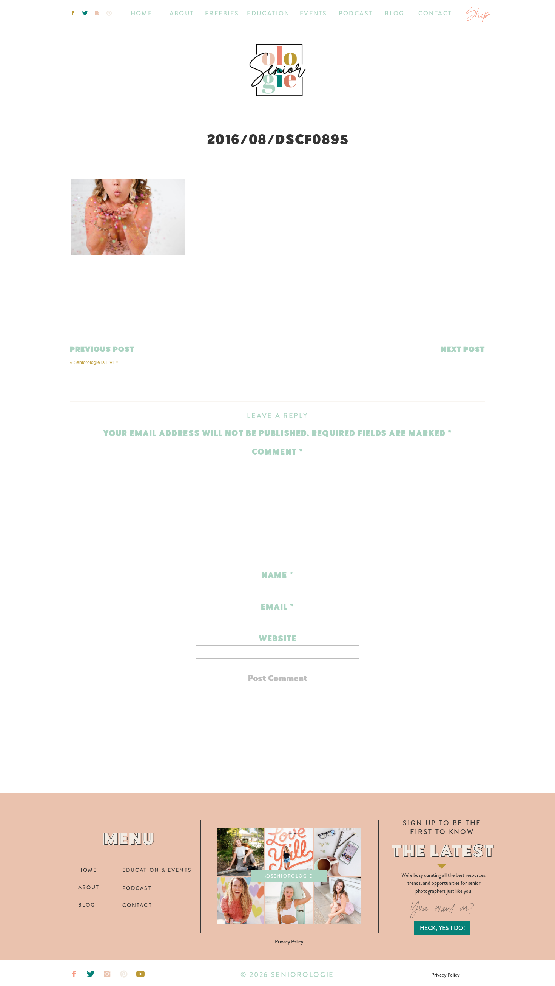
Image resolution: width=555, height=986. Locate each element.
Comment (277, 452)
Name (277, 575)
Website (278, 639)
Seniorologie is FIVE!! (96, 362)
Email (277, 607)
